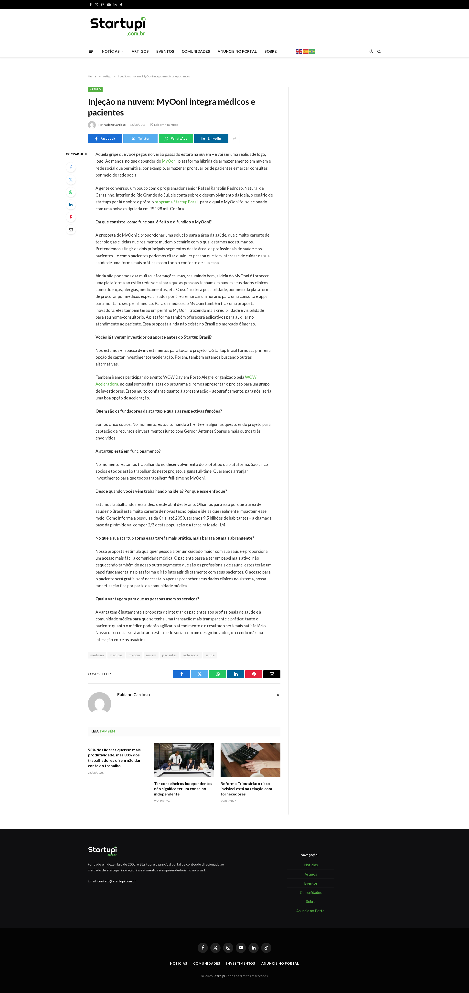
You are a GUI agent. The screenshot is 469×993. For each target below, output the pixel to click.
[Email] (71, 229)
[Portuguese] (312, 51)
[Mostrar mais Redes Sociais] (234, 138)
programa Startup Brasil (176, 201)
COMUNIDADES (196, 51)
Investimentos (240, 963)
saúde (209, 655)
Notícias (178, 963)
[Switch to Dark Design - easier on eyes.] (371, 51)
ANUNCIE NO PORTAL (237, 51)
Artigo (95, 89)
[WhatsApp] (71, 192)
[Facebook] (71, 167)
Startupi (219, 976)
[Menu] (91, 51)
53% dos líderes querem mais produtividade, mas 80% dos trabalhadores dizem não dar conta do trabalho (114, 757)
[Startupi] (118, 27)
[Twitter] (71, 180)
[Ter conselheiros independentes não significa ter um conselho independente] (184, 760)
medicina (97, 655)
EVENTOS (165, 51)
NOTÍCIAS (110, 51)
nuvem (151, 655)
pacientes (169, 655)
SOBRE (271, 51)
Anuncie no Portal (280, 963)
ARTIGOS (140, 51)
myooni (134, 655)
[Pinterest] (71, 217)
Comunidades (206, 963)
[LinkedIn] (71, 204)
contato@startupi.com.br (116, 881)
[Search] (378, 51)
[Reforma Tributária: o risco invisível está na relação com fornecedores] (250, 760)
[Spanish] (306, 51)
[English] (299, 51)
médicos (116, 655)
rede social (191, 655)
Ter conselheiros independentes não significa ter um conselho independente (183, 788)
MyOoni (169, 161)
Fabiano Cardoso (115, 124)
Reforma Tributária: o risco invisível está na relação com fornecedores (246, 788)
